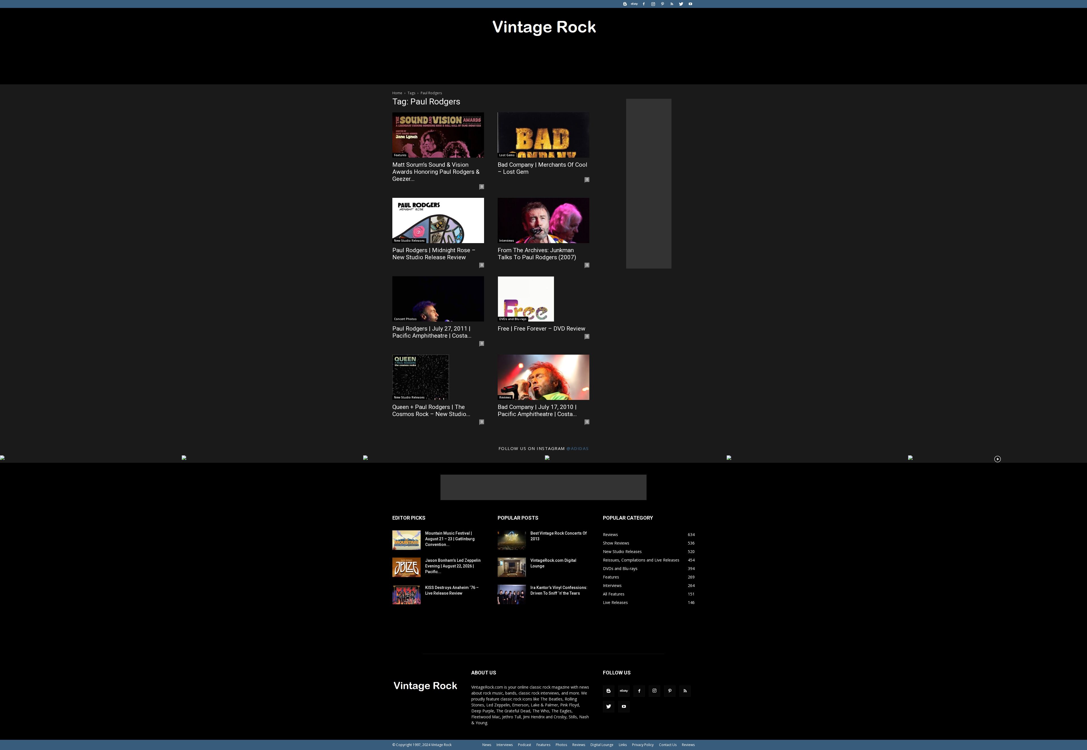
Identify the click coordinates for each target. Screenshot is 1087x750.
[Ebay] (634, 4)
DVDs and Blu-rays (513, 319)
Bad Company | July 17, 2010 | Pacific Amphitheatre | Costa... (537, 410)
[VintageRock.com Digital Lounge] (512, 567)
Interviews (506, 241)
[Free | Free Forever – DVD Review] (543, 299)
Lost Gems (507, 155)
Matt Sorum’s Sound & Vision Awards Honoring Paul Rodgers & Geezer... (436, 171)
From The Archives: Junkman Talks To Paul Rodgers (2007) (537, 254)
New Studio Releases (409, 241)
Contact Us (668, 744)
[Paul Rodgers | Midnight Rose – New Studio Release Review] (438, 220)
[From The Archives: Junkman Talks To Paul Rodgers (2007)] (543, 220)
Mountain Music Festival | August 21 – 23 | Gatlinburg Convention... (450, 539)
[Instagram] (653, 4)
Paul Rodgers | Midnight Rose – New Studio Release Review (434, 254)
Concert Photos (405, 319)
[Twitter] (681, 4)
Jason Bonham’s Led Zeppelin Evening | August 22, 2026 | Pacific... (453, 566)
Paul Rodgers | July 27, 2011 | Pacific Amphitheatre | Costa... (432, 332)
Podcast (524, 744)
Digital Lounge (601, 744)
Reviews (505, 397)
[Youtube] (690, 4)
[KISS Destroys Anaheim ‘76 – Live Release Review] (406, 594)
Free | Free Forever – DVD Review (541, 328)
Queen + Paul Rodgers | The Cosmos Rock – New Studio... (431, 410)
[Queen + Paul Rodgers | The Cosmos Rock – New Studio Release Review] (438, 377)
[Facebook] (643, 4)
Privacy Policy (643, 744)
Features (400, 155)
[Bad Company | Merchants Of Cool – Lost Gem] (543, 135)
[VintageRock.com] (543, 26)
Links (623, 744)
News (486, 744)
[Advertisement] (648, 184)
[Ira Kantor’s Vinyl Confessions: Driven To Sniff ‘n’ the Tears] (512, 594)
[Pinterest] (662, 4)
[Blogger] (625, 4)
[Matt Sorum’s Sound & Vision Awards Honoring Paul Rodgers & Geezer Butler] (438, 135)
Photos (561, 744)
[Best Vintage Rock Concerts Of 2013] (512, 540)
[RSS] (671, 4)
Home (397, 93)
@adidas (577, 448)
